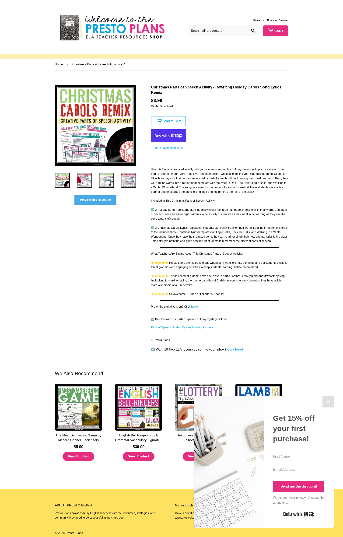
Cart (279, 31)
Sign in (257, 20)
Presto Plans (74, 533)
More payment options (168, 148)
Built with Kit (298, 514)
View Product (78, 456)
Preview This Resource (95, 199)
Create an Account (277, 20)
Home (59, 64)
